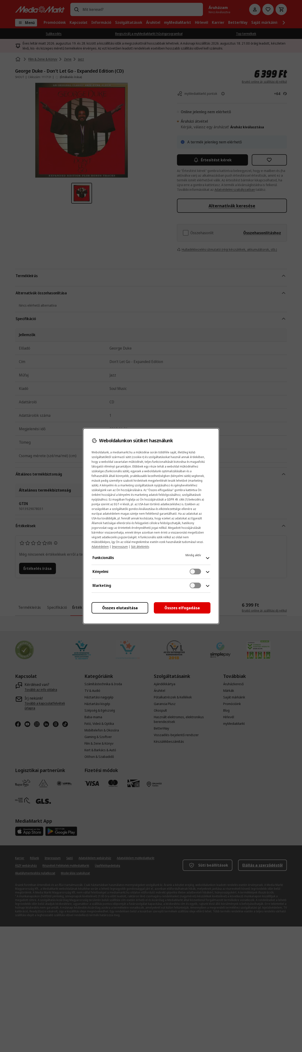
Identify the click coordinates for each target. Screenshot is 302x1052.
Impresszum (120, 547)
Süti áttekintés (140, 547)
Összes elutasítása (120, 607)
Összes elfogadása (182, 607)
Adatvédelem (100, 547)
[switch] (195, 571)
